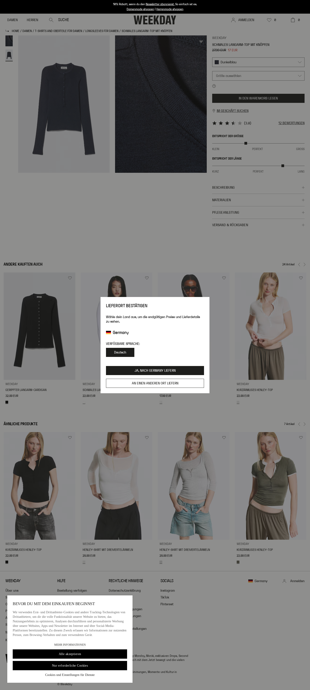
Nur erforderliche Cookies (70, 665)
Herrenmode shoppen (169, 9)
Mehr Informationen (70, 644)
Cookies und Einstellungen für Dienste (70, 675)
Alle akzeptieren (70, 654)
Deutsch (120, 352)
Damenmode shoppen (140, 9)
